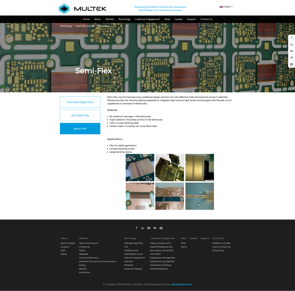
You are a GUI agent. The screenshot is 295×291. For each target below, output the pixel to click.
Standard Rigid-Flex (80, 102)
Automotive (84, 272)
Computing (84, 247)
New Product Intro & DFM (161, 250)
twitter (291, 58)
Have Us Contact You (221, 247)
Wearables (83, 254)
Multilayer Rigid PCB (133, 243)
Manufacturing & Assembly (162, 261)
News (167, 19)
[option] (147, 70)
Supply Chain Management (162, 258)
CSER (63, 250)
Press (183, 243)
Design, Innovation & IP (160, 243)
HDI (126, 247)
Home (86, 19)
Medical (82, 269)
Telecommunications (88, 243)
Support (191, 19)
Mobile (82, 250)
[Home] (82, 5)
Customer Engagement (147, 19)
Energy (82, 265)
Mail (161, 228)
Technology (124, 19)
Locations (65, 247)
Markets (109, 19)
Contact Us (206, 19)
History (64, 254)
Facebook (136, 228)
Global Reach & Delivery (160, 265)
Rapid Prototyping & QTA (161, 247)
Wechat (291, 51)
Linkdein (142, 228)
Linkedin (291, 44)
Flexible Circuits (131, 250)
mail (291, 64)
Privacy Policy (218, 250)
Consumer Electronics (89, 258)
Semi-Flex (80, 128)
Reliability (128, 265)
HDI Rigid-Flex (80, 115)
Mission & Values (68, 243)
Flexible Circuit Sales (221, 243)
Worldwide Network (159, 269)
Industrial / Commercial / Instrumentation (97, 261)
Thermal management (134, 258)
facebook (291, 38)
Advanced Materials (133, 269)
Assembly (128, 261)
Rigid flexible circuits (133, 254)
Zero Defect (155, 254)
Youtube (148, 228)
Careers (179, 19)
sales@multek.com (181, 284)
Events (184, 247)
